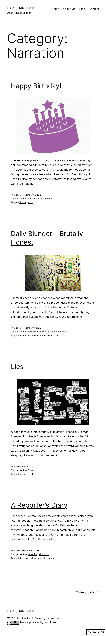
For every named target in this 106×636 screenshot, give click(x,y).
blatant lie (24, 474)
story (30, 202)
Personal (62, 331)
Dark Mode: (94, 632)
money (42, 335)
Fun (44, 331)
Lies (17, 366)
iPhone (22, 202)
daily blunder (34, 331)
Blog (82, 8)
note (49, 335)
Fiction (31, 198)
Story (50, 198)
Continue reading (22, 183)
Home (55, 8)
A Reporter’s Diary (39, 505)
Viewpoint (44, 554)
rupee (56, 335)
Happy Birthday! (36, 86)
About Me (69, 8)
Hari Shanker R (20, 8)
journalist (42, 558)
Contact (94, 8)
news (51, 558)
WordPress (50, 622)
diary (22, 558)
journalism (31, 558)
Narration (41, 198)
